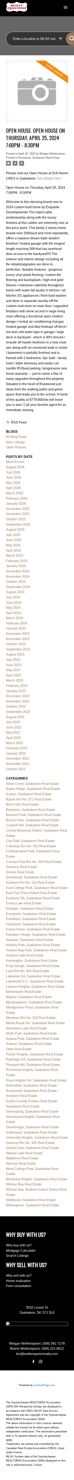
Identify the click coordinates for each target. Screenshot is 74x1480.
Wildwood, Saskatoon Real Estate (31, 1200)
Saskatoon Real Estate (22, 1106)
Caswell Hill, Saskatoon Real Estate (32, 825)
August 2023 (15, 654)
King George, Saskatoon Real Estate (33, 966)
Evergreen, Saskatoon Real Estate (31, 914)
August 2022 (15, 717)
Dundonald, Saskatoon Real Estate (31, 877)
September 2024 (18, 587)
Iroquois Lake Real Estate (25, 955)
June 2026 (13, 477)
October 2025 (16, 519)
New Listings (15, 442)
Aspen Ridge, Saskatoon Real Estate (33, 789)
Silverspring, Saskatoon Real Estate (32, 1111)
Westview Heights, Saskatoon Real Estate (36, 1179)
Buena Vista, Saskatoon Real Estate (32, 820)
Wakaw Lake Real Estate (24, 1153)
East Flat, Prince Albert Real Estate (31, 893)
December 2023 (17, 633)
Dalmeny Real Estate (21, 867)
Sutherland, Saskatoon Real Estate (31, 1132)
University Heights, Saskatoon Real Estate (37, 1137)
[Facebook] (33, 1362)
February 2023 (16, 685)
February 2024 (16, 623)
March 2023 (14, 680)
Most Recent (15, 462)
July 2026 (13, 472)
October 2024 (16, 581)
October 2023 (16, 644)
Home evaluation (18, 1281)
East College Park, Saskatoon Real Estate (37, 888)
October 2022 (16, 706)
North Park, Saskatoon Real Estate (31, 1033)
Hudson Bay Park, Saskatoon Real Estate (36, 950)
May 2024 (13, 607)
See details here (49, 178)
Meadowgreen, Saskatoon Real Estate (34, 1002)
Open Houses (16, 447)
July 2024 (13, 597)
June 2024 (13, 602)
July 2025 (13, 535)
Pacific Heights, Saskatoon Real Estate (34, 1054)
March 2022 (14, 743)
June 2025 (13, 540)
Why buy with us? (19, 1245)
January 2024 (16, 628)
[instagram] (40, 1362)
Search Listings (17, 1255)
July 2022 (13, 722)
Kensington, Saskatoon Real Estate (32, 960)
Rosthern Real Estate (21, 1096)
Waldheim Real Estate (22, 1158)
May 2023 (13, 670)
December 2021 (17, 758)
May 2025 (13, 545)
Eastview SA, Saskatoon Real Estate (33, 898)
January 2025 (16, 566)
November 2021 (17, 764)
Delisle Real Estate (20, 872)
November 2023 (17, 639)
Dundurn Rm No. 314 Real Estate (30, 882)
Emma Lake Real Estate (23, 903)
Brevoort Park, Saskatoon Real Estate (33, 815)
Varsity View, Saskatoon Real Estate (32, 1148)
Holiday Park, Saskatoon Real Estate (33, 945)
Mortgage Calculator (21, 1250)
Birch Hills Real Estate (22, 804)
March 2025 (14, 555)
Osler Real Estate (19, 1049)
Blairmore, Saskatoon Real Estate (30, 809)
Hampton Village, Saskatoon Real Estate (36, 934)
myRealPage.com (44, 1385)
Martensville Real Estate (24, 991)
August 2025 (15, 529)
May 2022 (13, 732)
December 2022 (17, 696)
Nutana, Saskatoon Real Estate (29, 1043)
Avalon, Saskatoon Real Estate (28, 794)
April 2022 (13, 737)
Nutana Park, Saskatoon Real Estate (32, 1038)
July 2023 (13, 659)
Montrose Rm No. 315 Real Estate (31, 1017)
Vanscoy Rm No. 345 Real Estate (30, 1143)
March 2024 (14, 618)
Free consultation (18, 1286)
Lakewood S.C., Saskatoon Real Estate (35, 981)
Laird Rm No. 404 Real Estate (28, 971)
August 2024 (15, 592)
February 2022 (16, 748)
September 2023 (18, 649)
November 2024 (17, 576)
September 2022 (18, 711)
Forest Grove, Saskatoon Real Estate (33, 929)
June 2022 (13, 727)
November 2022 (17, 701)
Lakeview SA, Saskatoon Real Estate (33, 976)
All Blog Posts (16, 437)
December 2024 (17, 571)
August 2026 (15, 467)
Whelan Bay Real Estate (24, 1184)
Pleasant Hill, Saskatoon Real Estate (33, 1064)
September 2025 (18, 524)
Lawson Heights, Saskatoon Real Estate (35, 986)
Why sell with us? (18, 1275)
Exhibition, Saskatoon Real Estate (31, 919)
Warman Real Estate (21, 1163)
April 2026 (13, 488)
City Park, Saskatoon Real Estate (30, 841)
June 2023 (13, 665)
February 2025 (16, 561)
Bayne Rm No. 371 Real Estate (29, 799)
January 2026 (16, 503)
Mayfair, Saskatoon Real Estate (29, 997)
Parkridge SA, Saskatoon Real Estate (33, 1059)
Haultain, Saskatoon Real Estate (29, 940)
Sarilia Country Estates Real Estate (31, 1101)
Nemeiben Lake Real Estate (26, 1028)
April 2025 (13, 550)
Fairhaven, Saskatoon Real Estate (31, 924)
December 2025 (17, 509)
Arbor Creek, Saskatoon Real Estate (32, 783)
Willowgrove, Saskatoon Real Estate (32, 1205)
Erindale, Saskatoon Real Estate (29, 908)
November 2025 (17, 514)
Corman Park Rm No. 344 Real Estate (33, 862)
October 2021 (16, 769)
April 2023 (13, 675)
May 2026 (13, 483)
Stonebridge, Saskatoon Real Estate (32, 1127)
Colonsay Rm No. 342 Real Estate (31, 846)
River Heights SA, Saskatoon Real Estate (36, 1080)
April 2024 (13, 613)
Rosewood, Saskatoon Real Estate (39, 157)
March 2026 (14, 493)
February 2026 (16, 498)
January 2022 (16, 753)
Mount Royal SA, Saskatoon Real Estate (35, 1023)
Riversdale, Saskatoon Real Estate (31, 1085)
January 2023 (16, 691)
